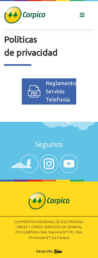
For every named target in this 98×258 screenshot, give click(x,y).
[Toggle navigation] (82, 15)
